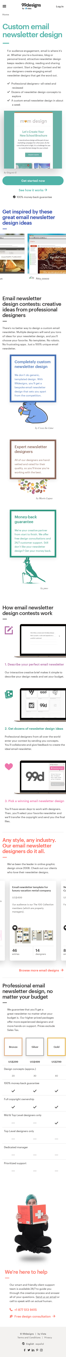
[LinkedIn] (33, 1350)
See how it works (31, 190)
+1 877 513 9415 (25, 1309)
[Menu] (4, 6)
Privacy (48, 1337)
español (40, 1343)
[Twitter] (29, 1350)
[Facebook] (24, 1350)
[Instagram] (41, 1350)
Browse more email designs (39, 970)
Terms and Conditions (29, 1337)
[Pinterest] (37, 1350)
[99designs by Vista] (31, 6)
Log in (60, 6)
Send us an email (46, 1296)
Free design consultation (33, 1316)
